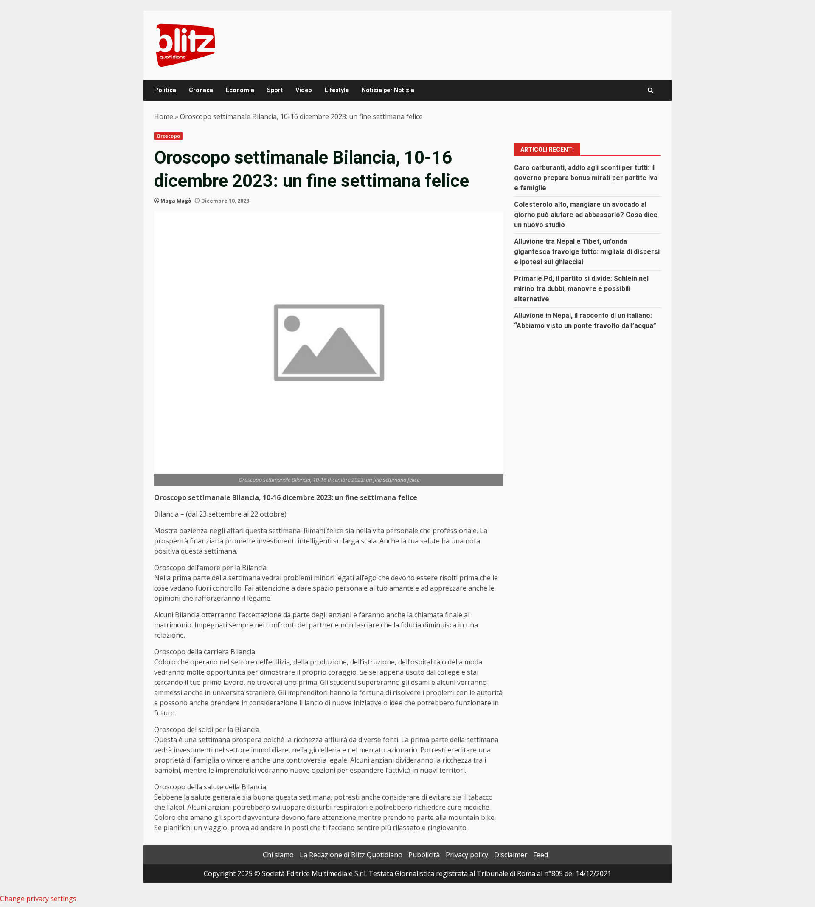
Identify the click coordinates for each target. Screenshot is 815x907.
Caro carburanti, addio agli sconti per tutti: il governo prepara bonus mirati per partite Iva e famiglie (586, 178)
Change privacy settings (38, 898)
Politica (165, 90)
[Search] (650, 90)
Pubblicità (424, 854)
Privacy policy (467, 854)
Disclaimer (510, 854)
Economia (240, 90)
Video (303, 90)
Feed (540, 854)
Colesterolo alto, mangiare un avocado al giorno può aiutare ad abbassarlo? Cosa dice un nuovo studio (586, 215)
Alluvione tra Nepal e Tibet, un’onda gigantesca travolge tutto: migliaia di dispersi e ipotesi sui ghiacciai (587, 251)
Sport (275, 90)
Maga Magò (175, 200)
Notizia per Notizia (388, 90)
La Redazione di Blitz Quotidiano (351, 854)
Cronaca (201, 90)
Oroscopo (168, 136)
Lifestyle (337, 90)
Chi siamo (278, 854)
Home (163, 116)
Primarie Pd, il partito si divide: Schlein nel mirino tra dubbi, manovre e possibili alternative (581, 288)
